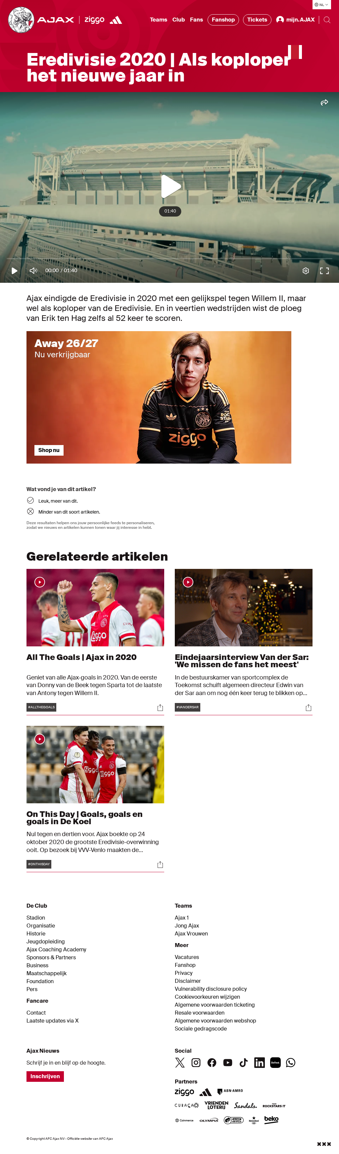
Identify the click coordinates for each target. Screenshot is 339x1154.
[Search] (327, 20)
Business (37, 965)
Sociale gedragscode (201, 1029)
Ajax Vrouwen (191, 933)
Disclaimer (188, 981)
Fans (196, 19)
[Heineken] (254, 1121)
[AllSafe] (234, 1121)
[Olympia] (208, 1121)
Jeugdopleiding (45, 941)
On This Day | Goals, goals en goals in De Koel (84, 818)
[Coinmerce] (184, 1121)
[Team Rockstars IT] (274, 1106)
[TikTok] (243, 1062)
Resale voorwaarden (199, 1013)
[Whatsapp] (290, 1062)
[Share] (160, 708)
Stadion (35, 918)
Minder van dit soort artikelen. (69, 512)
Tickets (257, 19)
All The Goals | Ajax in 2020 (81, 657)
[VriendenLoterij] (216, 1106)
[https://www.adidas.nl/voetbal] (116, 20)
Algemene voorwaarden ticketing (215, 1005)
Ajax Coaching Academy (56, 949)
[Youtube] (227, 1062)
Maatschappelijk (46, 973)
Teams (158, 19)
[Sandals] (246, 1106)
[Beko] (272, 1121)
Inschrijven (45, 1076)
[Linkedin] (259, 1062)
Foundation (40, 981)
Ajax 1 (182, 918)
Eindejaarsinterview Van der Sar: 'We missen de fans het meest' (242, 661)
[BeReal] (275, 1062)
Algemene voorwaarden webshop (215, 1021)
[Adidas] (205, 1092)
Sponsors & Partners (51, 957)
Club (178, 19)
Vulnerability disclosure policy (211, 989)
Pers (31, 989)
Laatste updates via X (52, 1021)
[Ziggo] (94, 20)
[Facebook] (212, 1062)
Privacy (183, 973)
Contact (36, 1013)
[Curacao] (187, 1106)
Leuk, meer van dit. (58, 501)
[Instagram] (196, 1062)
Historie (35, 933)
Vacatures (187, 957)
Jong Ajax (187, 926)
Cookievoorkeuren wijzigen (207, 997)
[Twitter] (180, 1062)
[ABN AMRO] (230, 1092)
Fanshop (223, 19)
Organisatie (40, 926)
